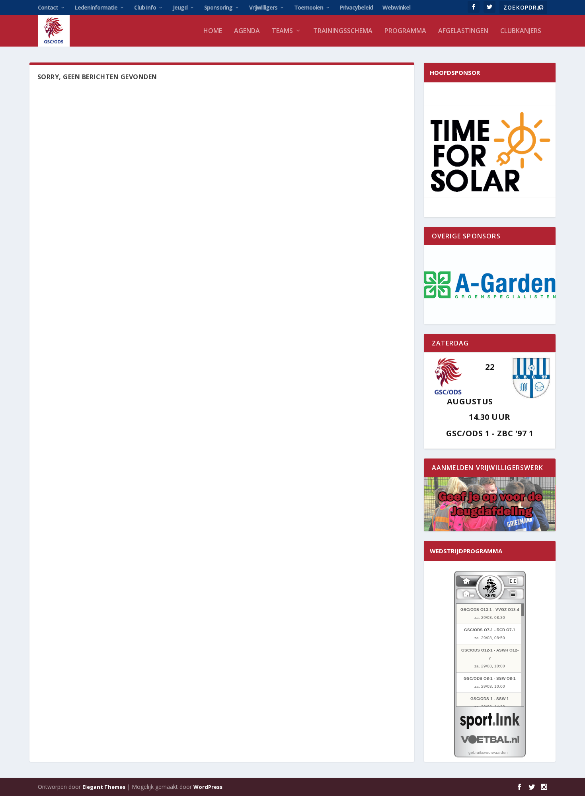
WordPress (207, 786)
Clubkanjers (520, 31)
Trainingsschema (342, 31)
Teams (282, 31)
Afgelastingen (463, 31)
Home (212, 31)
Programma (405, 31)
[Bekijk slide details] (490, 284)
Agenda (247, 31)
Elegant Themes (103, 786)
